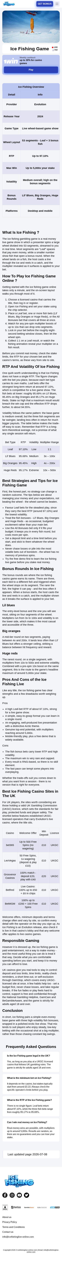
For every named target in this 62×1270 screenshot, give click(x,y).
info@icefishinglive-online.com (18, 1237)
